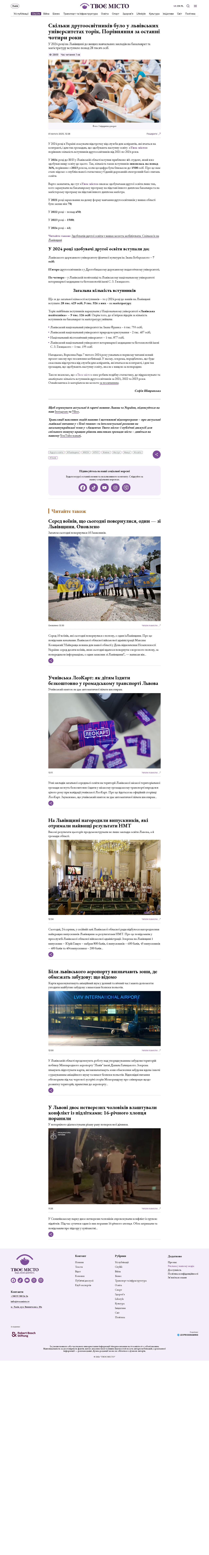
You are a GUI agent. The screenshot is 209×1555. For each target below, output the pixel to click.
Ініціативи (168, 13)
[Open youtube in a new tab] (104, 487)
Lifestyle (141, 13)
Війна (46, 13)
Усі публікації (21, 13)
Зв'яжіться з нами (177, 1277)
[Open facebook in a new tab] (83, 487)
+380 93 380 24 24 (19, 1296)
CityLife (36, 13)
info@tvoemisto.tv (20, 1301)
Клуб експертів (83, 1285)
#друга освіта (56, 452)
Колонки (80, 1276)
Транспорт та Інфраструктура (80, 13)
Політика (190, 13)
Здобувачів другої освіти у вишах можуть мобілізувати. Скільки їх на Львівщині (103, 238)
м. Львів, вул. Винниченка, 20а (26, 1306)
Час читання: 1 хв (70, 54)
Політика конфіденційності (183, 1273)
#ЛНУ (96, 452)
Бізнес (56, 13)
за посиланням (109, 383)
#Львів (53, 458)
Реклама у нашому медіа (181, 1266)
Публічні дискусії (84, 1280)
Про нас (172, 1262)
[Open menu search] (188, 6)
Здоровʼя (128, 13)
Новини (79, 1262)
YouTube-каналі (70, 435)
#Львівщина (73, 452)
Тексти (79, 1266)
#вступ (116, 452)
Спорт (115, 13)
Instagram (61, 411)
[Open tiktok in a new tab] (93, 487)
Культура (154, 13)
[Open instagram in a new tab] (115, 487)
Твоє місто (84, 375)
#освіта (137, 452)
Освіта (105, 13)
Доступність (174, 1270)
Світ (179, 13)
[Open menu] (195, 6)
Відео (78, 1271)
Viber (75, 411)
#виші (127, 452)
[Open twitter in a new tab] (126, 487)
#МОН (86, 452)
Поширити (152, 134)
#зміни (106, 452)
